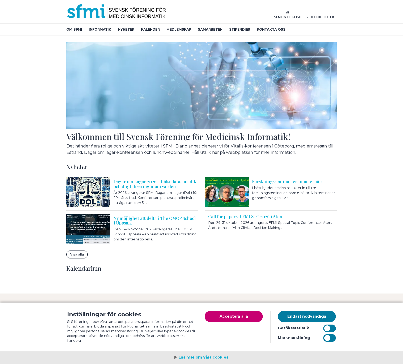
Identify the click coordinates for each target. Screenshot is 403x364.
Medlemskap (178, 29)
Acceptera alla (234, 316)
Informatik (100, 29)
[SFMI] (116, 13)
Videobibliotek (320, 17)
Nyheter (126, 29)
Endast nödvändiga (306, 316)
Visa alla (77, 254)
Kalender (150, 29)
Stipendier (239, 29)
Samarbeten (210, 29)
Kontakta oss (271, 29)
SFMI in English (287, 17)
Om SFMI (74, 29)
